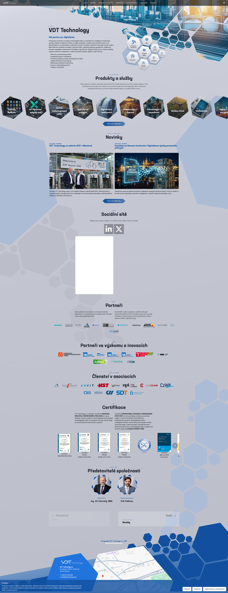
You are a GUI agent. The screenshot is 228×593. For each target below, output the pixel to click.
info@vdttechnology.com (69, 577)
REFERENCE (119, 3)
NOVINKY (93, 3)
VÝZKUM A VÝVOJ (132, 3)
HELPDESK (144, 3)
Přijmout (187, 589)
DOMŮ (85, 3)
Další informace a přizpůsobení (214, 589)
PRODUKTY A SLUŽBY (106, 3)
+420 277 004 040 (67, 575)
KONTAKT (153, 3)
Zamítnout (197, 589)
